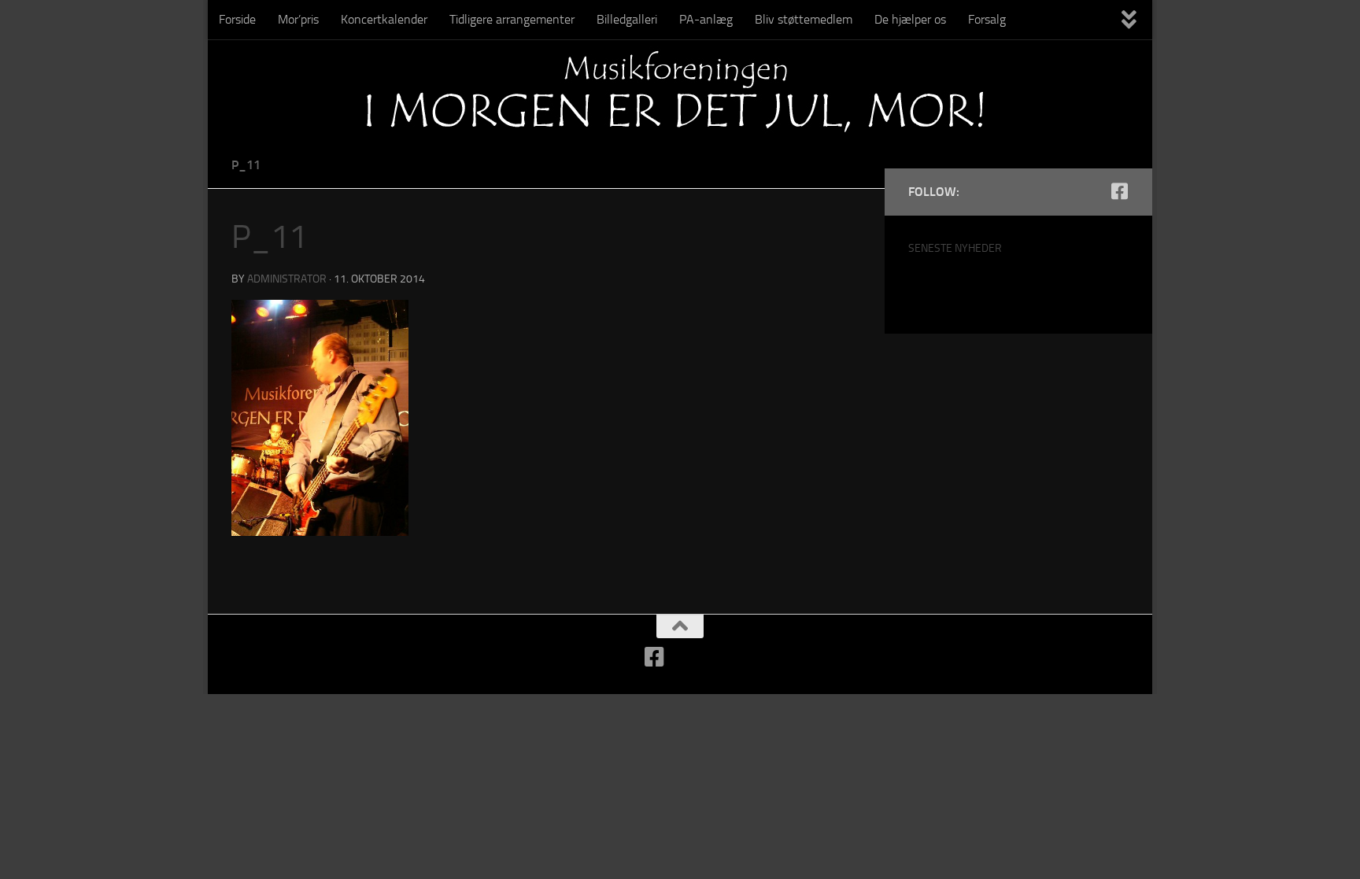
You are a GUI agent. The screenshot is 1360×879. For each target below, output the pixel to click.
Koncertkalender (384, 19)
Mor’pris (298, 19)
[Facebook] (1119, 191)
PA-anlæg (706, 19)
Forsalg (987, 19)
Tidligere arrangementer (512, 19)
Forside (237, 19)
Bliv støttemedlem (803, 19)
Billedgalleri (627, 19)
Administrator (287, 279)
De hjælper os (910, 19)
